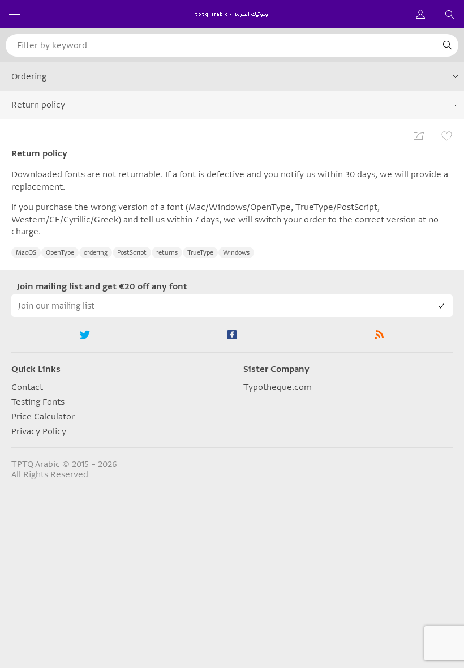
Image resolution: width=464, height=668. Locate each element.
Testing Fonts (38, 402)
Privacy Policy (38, 431)
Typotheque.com (277, 387)
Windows (236, 253)
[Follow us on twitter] (84, 335)
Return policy (38, 104)
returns (167, 253)
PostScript (132, 253)
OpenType (60, 253)
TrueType (200, 253)
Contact (27, 387)
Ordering (28, 76)
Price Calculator (43, 416)
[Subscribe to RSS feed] (379, 335)
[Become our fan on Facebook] (232, 335)
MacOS (26, 253)
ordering (96, 253)
